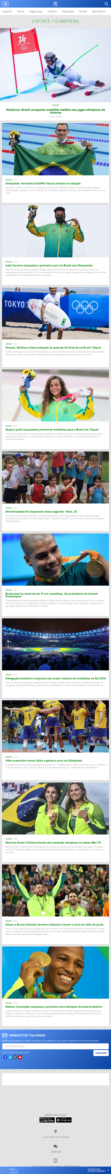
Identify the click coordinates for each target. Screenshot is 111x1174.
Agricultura (99, 11)
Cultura (52, 11)
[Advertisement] (55, 1080)
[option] (55, 74)
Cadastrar (101, 1053)
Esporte (7, 11)
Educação (68, 11)
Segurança (36, 11)
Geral (20, 11)
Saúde (83, 11)
